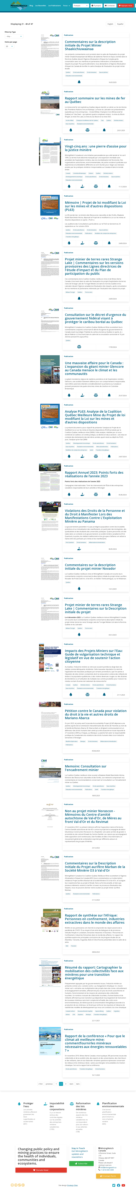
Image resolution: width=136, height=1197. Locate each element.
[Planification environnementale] (79, 83)
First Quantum (70, 542)
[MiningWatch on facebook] (119, 1185)
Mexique (82, 741)
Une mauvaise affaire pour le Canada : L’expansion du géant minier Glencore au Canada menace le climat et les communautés (94, 368)
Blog (31, 5)
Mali (67, 946)
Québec (68, 72)
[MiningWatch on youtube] (123, 1185)
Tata (102, 120)
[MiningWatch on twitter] (114, 1185)
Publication (68, 35)
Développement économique (74, 177)
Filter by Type (10, 32)
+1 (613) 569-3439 (107, 1170)
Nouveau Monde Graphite (85, 1011)
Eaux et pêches (103, 72)
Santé (91, 450)
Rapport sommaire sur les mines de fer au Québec (95, 100)
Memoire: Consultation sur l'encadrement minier (85, 768)
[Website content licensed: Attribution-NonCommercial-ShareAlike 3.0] (18, 1185)
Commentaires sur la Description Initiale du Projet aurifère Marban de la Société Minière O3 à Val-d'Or (95, 866)
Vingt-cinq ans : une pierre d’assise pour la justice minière (96, 148)
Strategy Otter (72, 1185)
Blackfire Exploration (71, 741)
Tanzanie (73, 946)
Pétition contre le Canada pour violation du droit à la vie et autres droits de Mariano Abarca (96, 714)
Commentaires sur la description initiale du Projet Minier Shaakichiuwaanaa (90, 45)
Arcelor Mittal (69, 120)
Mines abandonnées (102, 446)
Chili (74, 1014)
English (110, 24)
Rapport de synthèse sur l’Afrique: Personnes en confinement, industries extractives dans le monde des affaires (94, 919)
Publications (88, 233)
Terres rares (88, 292)
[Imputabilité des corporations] (82, 187)
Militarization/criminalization (97, 542)
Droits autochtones (78, 72)
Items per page (11, 42)
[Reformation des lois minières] (87, 131)
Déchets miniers (118, 120)
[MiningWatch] (18, 5)
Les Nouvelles (40, 5)
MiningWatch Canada (106, 1149)
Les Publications (54, 5)
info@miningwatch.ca (108, 1167)
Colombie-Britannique (79, 173)
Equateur (80, 1014)
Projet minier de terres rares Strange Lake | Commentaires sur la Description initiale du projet (96, 608)
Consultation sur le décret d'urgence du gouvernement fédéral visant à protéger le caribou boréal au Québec (95, 318)
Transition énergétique (72, 237)
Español (120, 24)
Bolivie (68, 1014)
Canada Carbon (70, 1011)
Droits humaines (91, 72)
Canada (68, 173)
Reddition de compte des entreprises (105, 233)
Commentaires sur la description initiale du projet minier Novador (90, 567)
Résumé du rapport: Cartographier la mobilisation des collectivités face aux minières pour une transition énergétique (94, 972)
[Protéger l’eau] (71, 131)
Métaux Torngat (70, 292)
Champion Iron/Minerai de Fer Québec (87, 120)
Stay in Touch (78, 1148)
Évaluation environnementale (74, 76)
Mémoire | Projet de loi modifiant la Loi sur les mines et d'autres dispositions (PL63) (95, 206)
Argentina (116, 1011)
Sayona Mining (99, 1011)
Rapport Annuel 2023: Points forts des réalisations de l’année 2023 (94, 474)
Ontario (91, 173)
